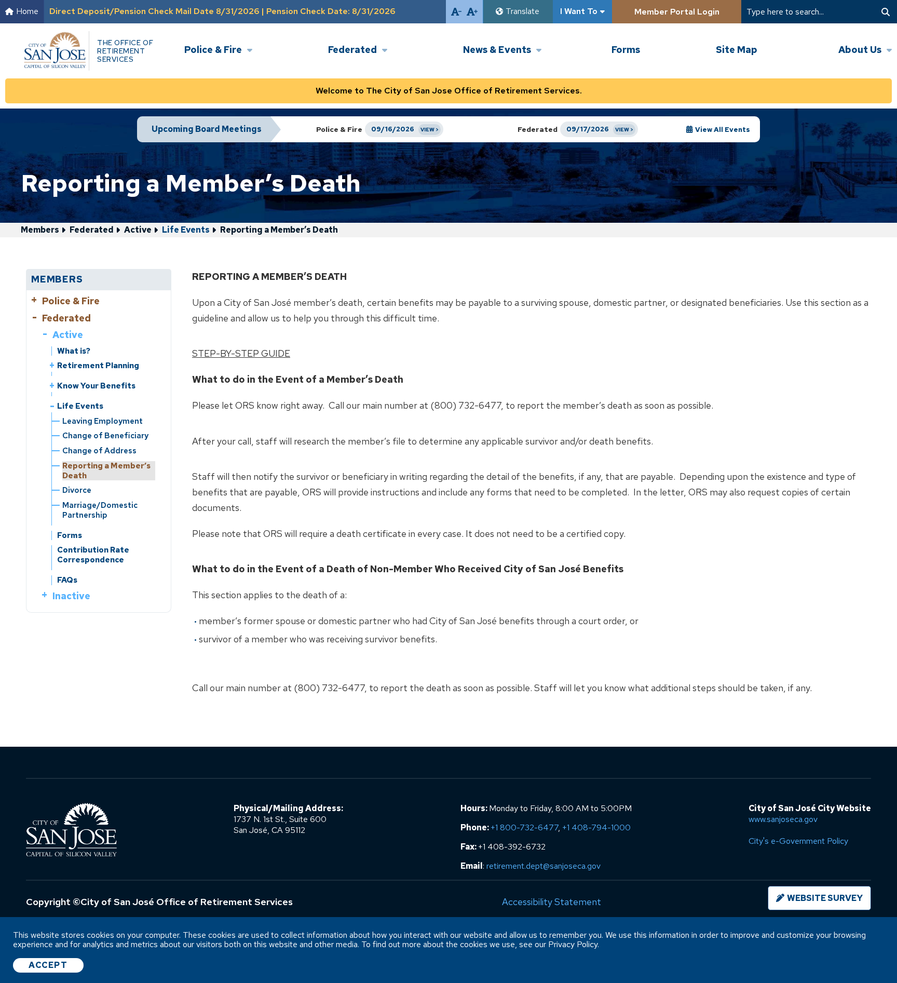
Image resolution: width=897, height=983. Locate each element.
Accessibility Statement (551, 902)
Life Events (186, 229)
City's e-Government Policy (798, 841)
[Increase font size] (472, 12)
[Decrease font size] (456, 12)
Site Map (736, 50)
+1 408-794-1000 (596, 827)
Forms (625, 50)
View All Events (722, 129)
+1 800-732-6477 (524, 827)
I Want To (578, 11)
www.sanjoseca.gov (783, 819)
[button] (218, 41)
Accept (48, 965)
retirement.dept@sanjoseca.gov (543, 865)
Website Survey (825, 898)
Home (27, 12)
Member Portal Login (676, 12)
